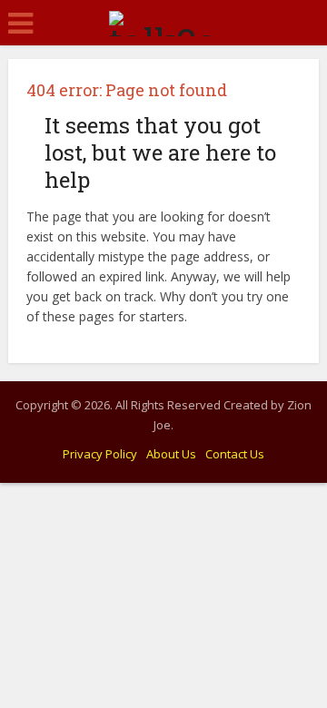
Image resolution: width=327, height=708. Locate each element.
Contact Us (234, 454)
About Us (171, 454)
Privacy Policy (100, 454)
